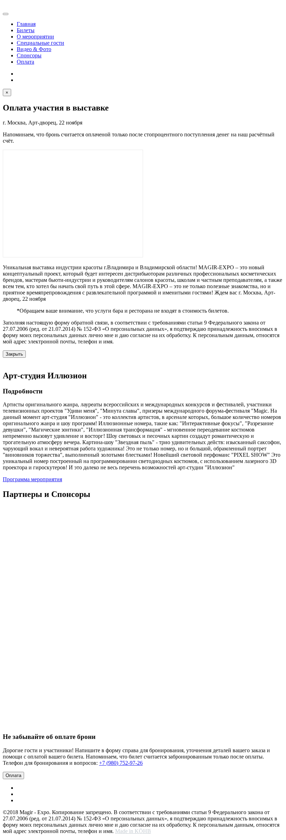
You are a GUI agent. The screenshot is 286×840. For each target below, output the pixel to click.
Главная (26, 24)
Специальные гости (40, 43)
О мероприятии (35, 37)
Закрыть (14, 354)
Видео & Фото (34, 49)
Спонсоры (29, 55)
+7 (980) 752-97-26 (121, 763)
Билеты (26, 30)
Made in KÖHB (133, 831)
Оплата (25, 62)
